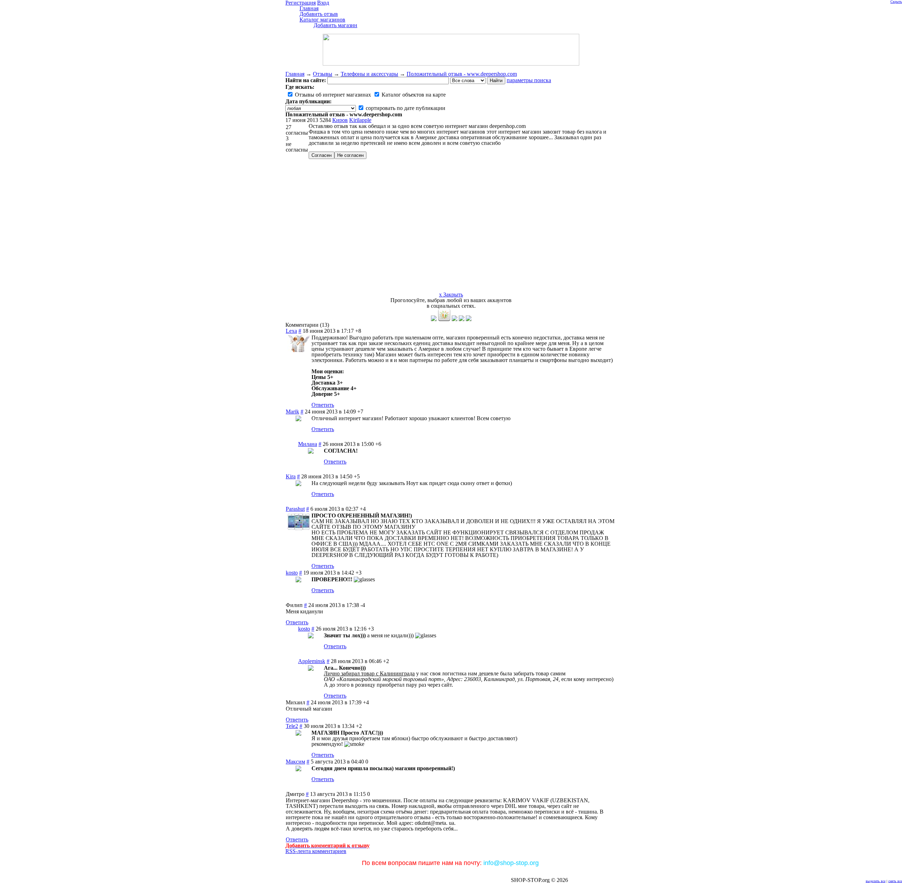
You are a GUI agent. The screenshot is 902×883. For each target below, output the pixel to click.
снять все (895, 881)
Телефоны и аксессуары (369, 74)
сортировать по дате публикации (404, 108)
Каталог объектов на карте (413, 95)
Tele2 (292, 726)
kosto (292, 573)
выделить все (875, 881)
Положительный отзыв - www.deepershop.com (462, 74)
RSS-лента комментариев (315, 851)
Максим (295, 762)
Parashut (295, 509)
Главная (294, 74)
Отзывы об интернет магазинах (332, 95)
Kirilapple (360, 120)
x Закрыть (451, 295)
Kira (291, 476)
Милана (307, 444)
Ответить (322, 405)
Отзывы (322, 74)
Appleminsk (311, 661)
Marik (292, 412)
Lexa (291, 331)
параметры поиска (529, 80)
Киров (340, 120)
